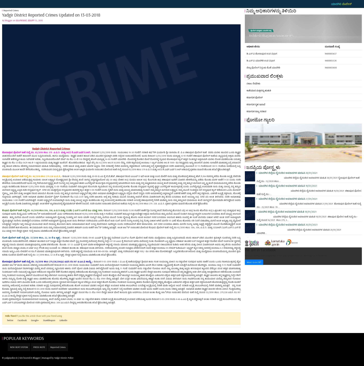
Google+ (35, 320)
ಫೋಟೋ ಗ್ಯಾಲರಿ (260, 120)
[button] (253, 143)
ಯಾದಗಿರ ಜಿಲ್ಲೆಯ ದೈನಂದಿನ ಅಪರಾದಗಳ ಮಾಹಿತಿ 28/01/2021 (287, 172)
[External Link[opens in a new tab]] (254, 242)
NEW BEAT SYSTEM (19, 347)
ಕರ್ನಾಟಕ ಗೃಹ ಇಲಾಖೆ (256, 104)
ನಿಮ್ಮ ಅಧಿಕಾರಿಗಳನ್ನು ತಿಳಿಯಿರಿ (271, 11)
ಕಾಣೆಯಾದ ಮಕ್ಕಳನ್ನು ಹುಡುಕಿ (259, 90)
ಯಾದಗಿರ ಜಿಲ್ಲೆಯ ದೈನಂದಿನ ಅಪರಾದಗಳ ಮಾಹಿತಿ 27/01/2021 (287, 198)
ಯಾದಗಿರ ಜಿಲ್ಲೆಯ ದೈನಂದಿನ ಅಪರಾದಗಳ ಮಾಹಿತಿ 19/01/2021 (287, 185)
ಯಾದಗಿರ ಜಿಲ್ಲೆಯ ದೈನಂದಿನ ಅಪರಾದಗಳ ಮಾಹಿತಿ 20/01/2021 (288, 224)
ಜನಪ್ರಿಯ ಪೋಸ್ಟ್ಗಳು (263, 167)
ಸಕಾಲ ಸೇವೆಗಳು (253, 83)
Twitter (10, 320)
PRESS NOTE (39, 347)
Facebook (22, 320)
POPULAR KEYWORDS (24, 338)
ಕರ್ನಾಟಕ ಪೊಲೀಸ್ (255, 97)
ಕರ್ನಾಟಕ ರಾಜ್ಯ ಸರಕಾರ (256, 111)
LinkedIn (63, 320)
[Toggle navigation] (6, 4)
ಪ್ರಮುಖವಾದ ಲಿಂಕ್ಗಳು (264, 76)
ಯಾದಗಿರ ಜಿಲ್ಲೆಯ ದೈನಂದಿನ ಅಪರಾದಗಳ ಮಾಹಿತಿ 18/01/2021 (287, 211)
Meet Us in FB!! (254, 262)
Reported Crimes (11, 10)
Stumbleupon (49, 320)
